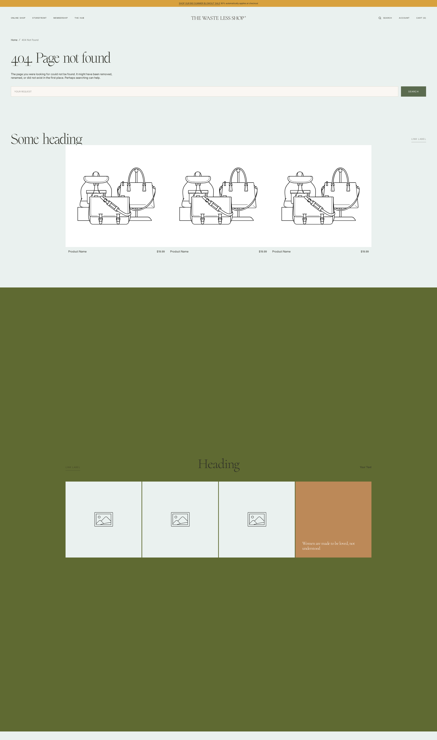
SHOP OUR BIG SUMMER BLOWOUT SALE (199, 3)
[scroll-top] (429, 732)
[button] (385, 18)
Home (14, 39)
